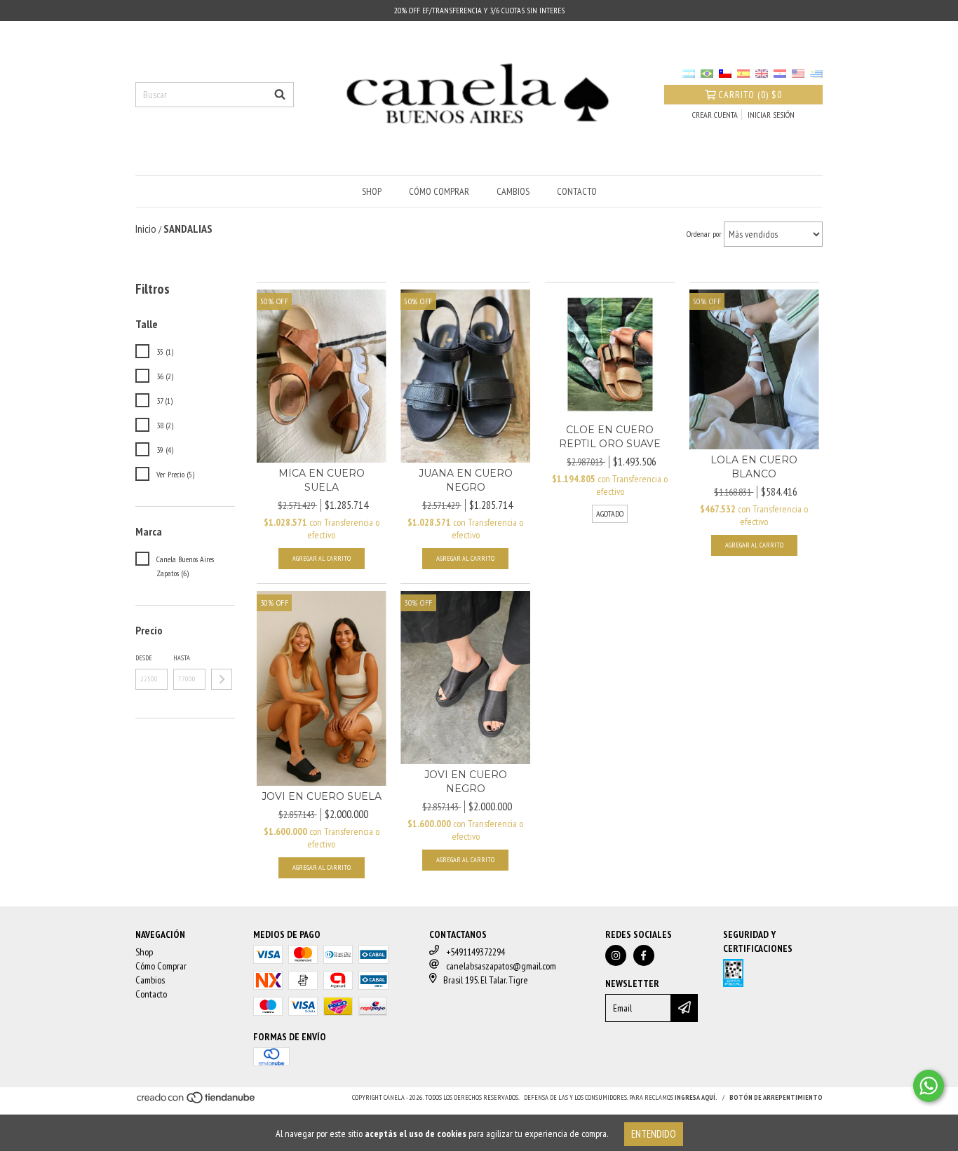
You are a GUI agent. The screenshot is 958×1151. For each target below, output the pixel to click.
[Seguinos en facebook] (643, 955)
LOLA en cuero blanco (753, 467)
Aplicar (221, 679)
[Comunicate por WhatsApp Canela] (928, 1086)
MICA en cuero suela (321, 480)
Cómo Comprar (439, 191)
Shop (372, 191)
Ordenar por (704, 234)
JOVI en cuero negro (465, 781)
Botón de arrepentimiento (776, 1097)
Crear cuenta (715, 114)
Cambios (513, 191)
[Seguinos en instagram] (615, 955)
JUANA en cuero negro (466, 480)
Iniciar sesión (771, 114)
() (750, 94)
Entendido (653, 1133)
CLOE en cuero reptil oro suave (610, 436)
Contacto (577, 191)
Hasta (181, 657)
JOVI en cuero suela (322, 796)
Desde (143, 657)
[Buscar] (280, 94)
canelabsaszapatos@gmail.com (501, 966)
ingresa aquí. (696, 1097)
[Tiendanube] (196, 1101)
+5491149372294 (475, 952)
